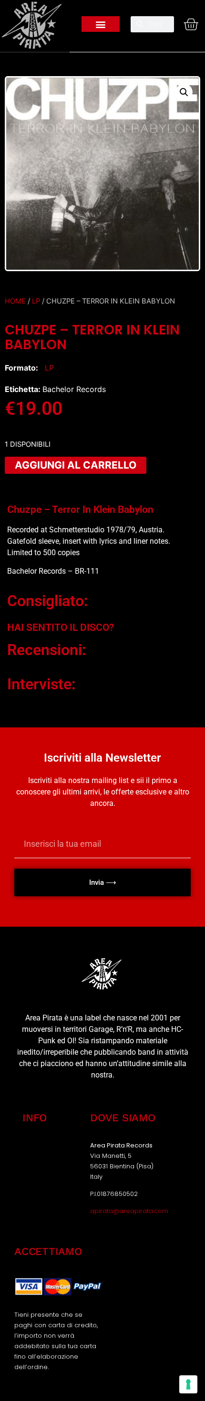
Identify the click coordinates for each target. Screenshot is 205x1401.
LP (36, 301)
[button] (101, 24)
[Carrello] (188, 24)
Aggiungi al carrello (75, 465)
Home (15, 301)
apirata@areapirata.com (129, 1210)
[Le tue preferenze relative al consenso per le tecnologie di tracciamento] (188, 1384)
